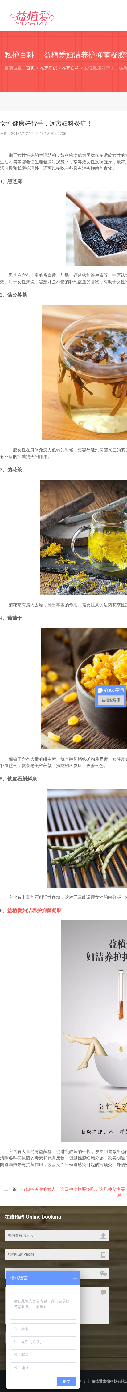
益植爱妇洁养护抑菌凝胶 (34, 910)
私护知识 (48, 67)
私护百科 (70, 67)
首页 (30, 67)
